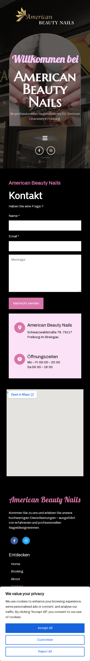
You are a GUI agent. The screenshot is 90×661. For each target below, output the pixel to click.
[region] (45, 624)
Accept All (45, 628)
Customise (45, 639)
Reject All (45, 651)
